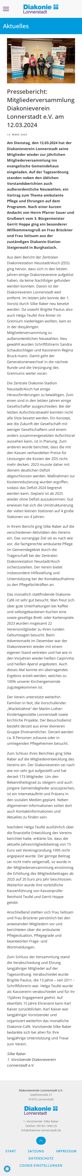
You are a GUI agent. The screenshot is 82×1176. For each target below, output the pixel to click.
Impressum (66, 1151)
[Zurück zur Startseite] (41, 9)
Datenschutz (41, 1158)
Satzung (36, 1151)
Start (10, 1151)
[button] (6, 9)
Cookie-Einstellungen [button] (41, 1165)
